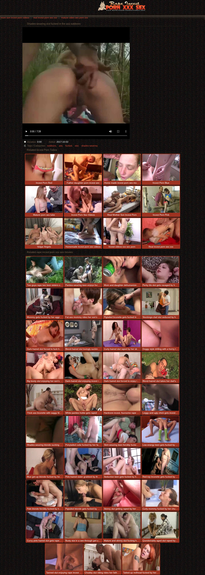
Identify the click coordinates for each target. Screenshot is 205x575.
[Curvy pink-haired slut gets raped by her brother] (44, 525)
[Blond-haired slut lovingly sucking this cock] (83, 333)
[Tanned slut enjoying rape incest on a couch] (64, 557)
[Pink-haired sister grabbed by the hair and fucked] (83, 461)
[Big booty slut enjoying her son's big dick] (44, 365)
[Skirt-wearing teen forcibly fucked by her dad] (121, 429)
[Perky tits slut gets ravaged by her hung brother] (160, 269)
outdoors (51, 145)
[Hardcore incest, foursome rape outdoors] (121, 397)
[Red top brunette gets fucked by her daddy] (160, 461)
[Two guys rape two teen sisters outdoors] (44, 269)
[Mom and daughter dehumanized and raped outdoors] (121, 269)
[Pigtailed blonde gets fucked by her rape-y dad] (83, 493)
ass (60, 145)
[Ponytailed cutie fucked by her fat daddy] (83, 429)
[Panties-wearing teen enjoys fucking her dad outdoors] (83, 269)
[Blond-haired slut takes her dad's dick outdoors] (160, 365)
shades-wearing (89, 145)
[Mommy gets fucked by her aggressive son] (44, 301)
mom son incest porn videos (15, 17)
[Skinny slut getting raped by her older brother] (121, 493)
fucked (68, 145)
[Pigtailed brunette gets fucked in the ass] (121, 301)
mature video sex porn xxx (74, 17)
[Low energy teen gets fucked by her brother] (160, 429)
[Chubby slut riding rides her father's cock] (102, 557)
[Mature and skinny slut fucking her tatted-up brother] (121, 525)
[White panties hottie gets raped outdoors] (83, 397)
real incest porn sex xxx (45, 17)
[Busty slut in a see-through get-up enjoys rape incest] (83, 525)
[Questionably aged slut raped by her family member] (160, 525)
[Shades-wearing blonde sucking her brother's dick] (44, 429)
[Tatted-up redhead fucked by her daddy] (141, 557)
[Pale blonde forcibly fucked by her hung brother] (44, 493)
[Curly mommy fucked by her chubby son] (160, 493)
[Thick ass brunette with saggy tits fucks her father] (44, 397)
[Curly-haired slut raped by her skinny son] (121, 333)
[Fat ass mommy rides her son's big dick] (83, 301)
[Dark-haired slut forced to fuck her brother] (44, 333)
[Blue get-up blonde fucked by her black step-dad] (44, 461)
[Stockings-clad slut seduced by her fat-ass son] (160, 301)
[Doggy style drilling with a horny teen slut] (160, 333)
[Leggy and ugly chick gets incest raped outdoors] (160, 397)
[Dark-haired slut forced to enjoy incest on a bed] (121, 365)
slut (76, 145)
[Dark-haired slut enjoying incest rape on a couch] (83, 365)
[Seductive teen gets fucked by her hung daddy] (121, 461)
